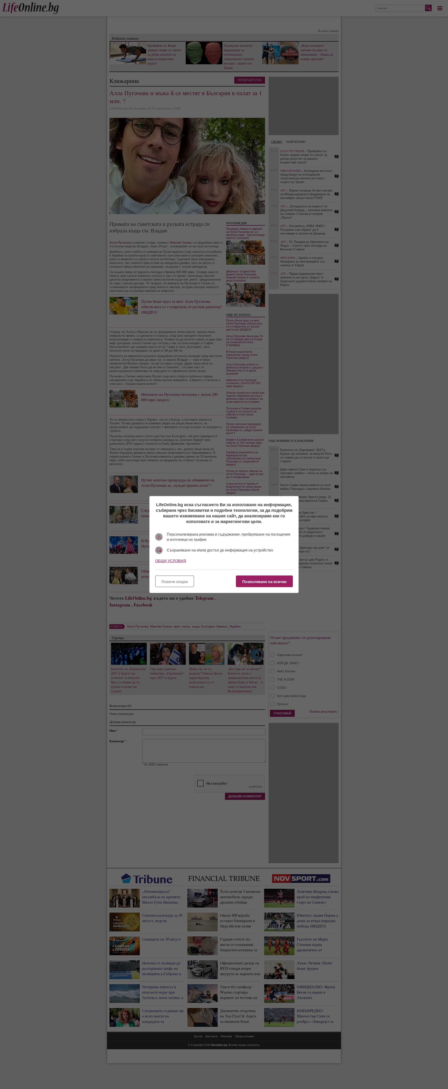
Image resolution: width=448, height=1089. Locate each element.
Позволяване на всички (264, 582)
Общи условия (170, 561)
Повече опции (174, 582)
